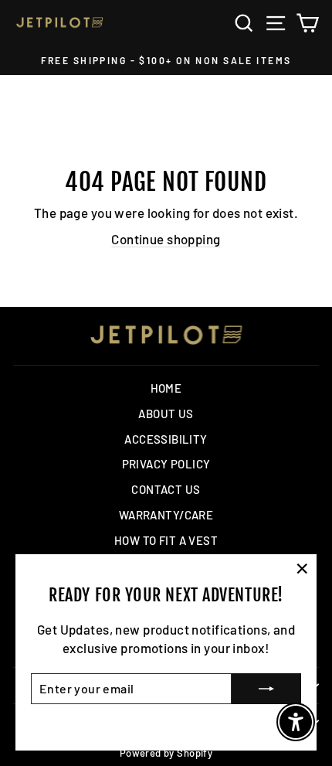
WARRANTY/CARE (166, 515)
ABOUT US (165, 413)
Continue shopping (165, 239)
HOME (166, 388)
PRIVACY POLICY (166, 464)
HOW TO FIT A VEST (166, 540)
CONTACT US (165, 489)
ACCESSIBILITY (166, 439)
